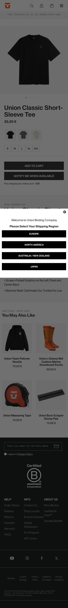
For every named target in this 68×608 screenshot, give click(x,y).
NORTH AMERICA (34, 244)
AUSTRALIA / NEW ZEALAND (34, 255)
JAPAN (34, 266)
